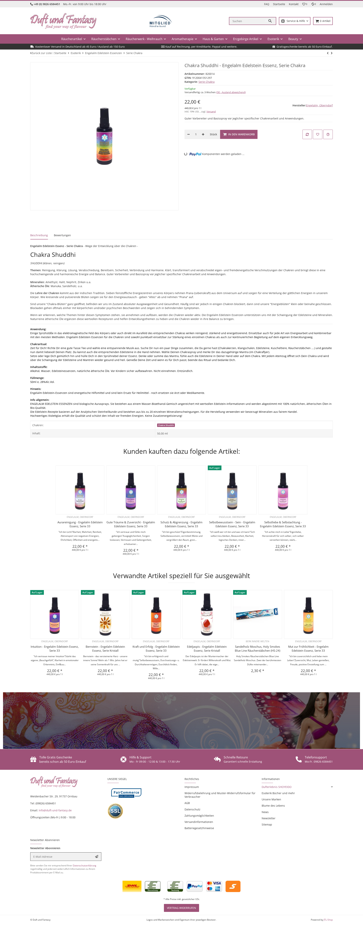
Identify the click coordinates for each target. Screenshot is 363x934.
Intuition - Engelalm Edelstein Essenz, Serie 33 (55, 648)
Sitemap (267, 824)
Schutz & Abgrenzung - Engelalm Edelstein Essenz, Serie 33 (181, 524)
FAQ (266, 4)
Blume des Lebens (273, 805)
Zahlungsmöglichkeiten (199, 815)
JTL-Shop (328, 919)
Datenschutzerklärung (84, 865)
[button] (304, 4)
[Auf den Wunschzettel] (317, 134)
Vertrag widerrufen (181, 908)
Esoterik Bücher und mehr (278, 793)
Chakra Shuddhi (166, 425)
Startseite (279, 4)
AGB (187, 803)
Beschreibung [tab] (39, 235)
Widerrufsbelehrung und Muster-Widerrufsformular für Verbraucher (220, 794)
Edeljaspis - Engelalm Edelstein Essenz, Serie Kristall (207, 648)
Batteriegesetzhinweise (199, 828)
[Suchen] (270, 21)
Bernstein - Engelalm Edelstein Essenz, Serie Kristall (105, 648)
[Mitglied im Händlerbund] (161, 21)
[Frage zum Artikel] (328, 134)
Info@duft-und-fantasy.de (55, 810)
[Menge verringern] (188, 134)
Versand (211, 111)
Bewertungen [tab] (62, 235)
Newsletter (268, 818)
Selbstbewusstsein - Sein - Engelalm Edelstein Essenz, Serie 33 (232, 524)
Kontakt (294, 4)
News (265, 812)
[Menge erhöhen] (203, 134)
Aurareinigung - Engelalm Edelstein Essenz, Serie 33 (80, 524)
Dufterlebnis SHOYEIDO (277, 787)
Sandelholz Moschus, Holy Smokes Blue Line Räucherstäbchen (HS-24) (257, 648)
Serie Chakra (207, 82)
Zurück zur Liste (42, 53)
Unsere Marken (271, 799)
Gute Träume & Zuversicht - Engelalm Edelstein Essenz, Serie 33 (130, 524)
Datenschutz (192, 809)
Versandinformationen (199, 822)
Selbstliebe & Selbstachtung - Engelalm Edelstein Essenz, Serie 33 (283, 524)
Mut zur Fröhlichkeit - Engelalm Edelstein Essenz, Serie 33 (308, 648)
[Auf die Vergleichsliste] (307, 134)
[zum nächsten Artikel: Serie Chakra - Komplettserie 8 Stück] (328, 53)
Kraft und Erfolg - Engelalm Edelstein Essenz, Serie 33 (156, 648)
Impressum (192, 787)
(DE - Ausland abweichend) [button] (231, 92)
